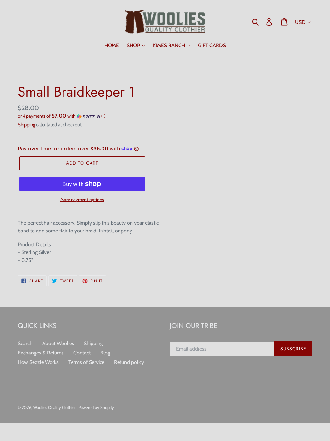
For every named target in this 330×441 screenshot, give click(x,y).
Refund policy (129, 362)
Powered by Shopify (96, 407)
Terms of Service (86, 362)
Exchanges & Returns (41, 353)
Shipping (26, 125)
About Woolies (58, 343)
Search (25, 343)
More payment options (82, 199)
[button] (89, 116)
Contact (82, 353)
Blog (105, 353)
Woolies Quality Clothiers (55, 407)
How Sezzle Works (38, 362)
